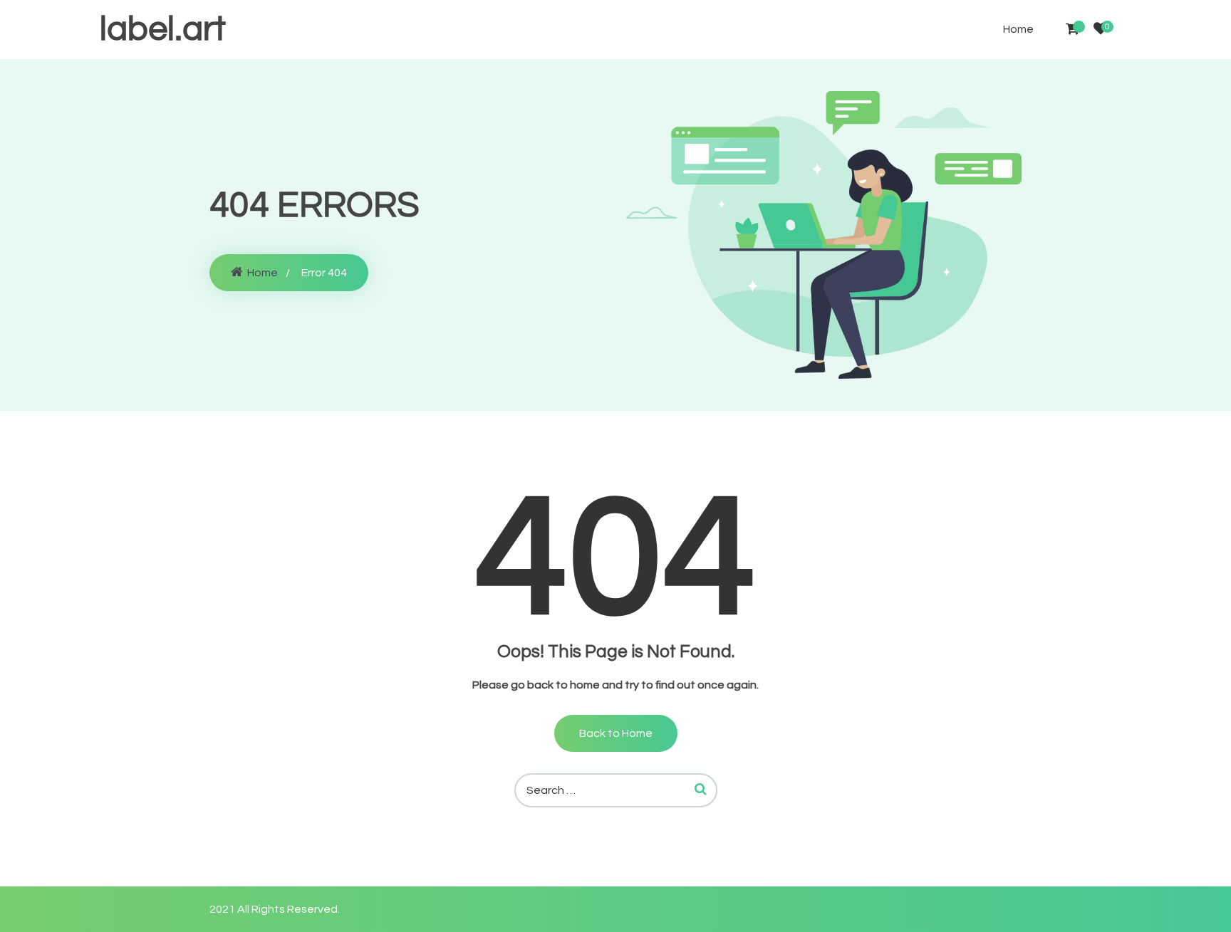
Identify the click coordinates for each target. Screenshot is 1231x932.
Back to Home (616, 733)
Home (1018, 29)
